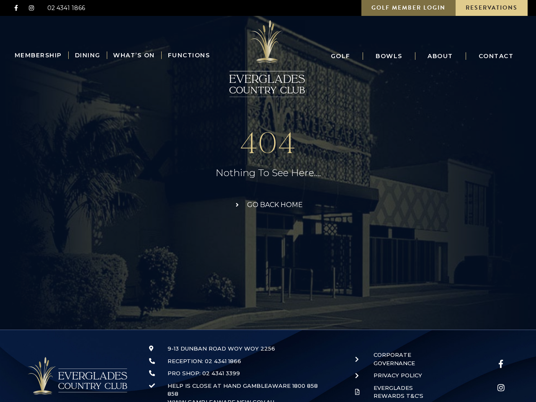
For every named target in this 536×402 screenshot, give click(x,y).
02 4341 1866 (66, 8)
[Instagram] (31, 7)
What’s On (134, 55)
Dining (87, 55)
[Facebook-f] (15, 7)
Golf (340, 56)
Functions (189, 55)
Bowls (389, 56)
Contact (496, 56)
